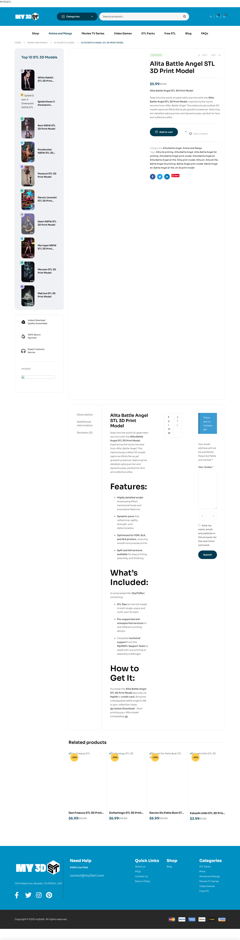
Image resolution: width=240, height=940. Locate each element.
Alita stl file (212, 160)
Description (85, 414)
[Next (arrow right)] (16, 937)
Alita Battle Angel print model (176, 156)
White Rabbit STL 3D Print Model (45, 81)
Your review (206, 467)
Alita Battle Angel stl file (163, 160)
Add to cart (166, 132)
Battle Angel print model (190, 163)
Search (184, 16)
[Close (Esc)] (37, 931)
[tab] (85, 415)
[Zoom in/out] (5, 931)
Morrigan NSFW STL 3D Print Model (47, 248)
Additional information (85, 423)
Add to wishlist (200, 134)
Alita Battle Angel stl (204, 156)
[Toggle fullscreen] (16, 931)
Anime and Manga (37, 42)
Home (18, 42)
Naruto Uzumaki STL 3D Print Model (47, 200)
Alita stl (200, 160)
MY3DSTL (5, 1)
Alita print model (186, 160)
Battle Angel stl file (164, 167)
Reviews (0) (85, 432)
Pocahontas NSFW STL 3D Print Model (45, 153)
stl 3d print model (184, 167)
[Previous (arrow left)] (5, 937)
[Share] (26, 931)
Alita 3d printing (164, 152)
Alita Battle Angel (64, 42)
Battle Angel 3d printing (163, 163)
